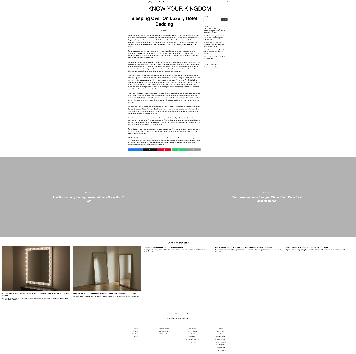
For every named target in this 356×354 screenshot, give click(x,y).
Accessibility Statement (192, 339)
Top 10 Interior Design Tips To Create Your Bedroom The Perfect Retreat (243, 247)
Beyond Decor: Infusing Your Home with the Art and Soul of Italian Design (215, 52)
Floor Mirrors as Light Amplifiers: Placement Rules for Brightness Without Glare (214, 38)
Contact (135, 336)
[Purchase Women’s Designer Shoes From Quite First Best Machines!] (267, 197)
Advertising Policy (221, 345)
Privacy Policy (192, 342)
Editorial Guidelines (163, 331)
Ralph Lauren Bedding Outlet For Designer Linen (214, 58)
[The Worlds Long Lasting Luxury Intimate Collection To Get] (89, 197)
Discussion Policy (221, 350)
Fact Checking (221, 334)
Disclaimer (192, 336)
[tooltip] (135, 149)
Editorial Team (221, 331)
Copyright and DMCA (221, 342)
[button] (187, 313)
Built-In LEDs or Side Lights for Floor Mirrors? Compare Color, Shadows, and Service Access (215, 31)
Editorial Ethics (220, 336)
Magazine (164, 31)
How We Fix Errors (220, 339)
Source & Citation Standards (163, 334)
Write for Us (135, 334)
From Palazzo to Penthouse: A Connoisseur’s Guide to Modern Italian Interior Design (213, 45)
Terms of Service (192, 331)
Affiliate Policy (221, 347)
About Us (135, 331)
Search (205, 16)
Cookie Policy (192, 334)
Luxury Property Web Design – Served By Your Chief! (307, 247)
